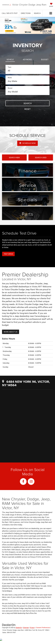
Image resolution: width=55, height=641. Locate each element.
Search (27, 103)
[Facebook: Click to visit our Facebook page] (23, 481)
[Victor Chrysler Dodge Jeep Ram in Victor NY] (27, 445)
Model (10, 88)
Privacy (32, 627)
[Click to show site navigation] (51, 13)
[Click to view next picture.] (51, 25)
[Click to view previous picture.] (4, 25)
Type (9, 67)
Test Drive (8, 254)
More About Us (10, 332)
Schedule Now (29, 143)
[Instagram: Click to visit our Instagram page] (31, 481)
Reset (27, 109)
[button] (9, 13)
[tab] (10, 59)
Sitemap (26, 627)
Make (10, 78)
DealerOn (19, 627)
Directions (26, 13)
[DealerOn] (9, 625)
